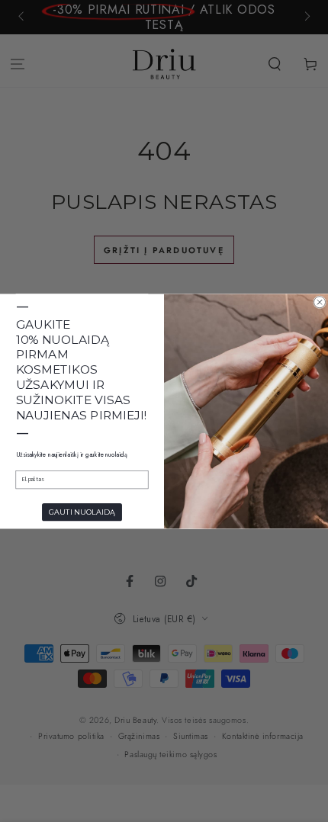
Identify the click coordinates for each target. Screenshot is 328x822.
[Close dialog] (320, 301)
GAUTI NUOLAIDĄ (82, 511)
